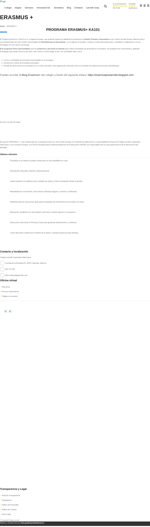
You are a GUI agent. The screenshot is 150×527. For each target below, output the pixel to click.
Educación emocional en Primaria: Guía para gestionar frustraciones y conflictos (43, 222)
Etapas (18, 8)
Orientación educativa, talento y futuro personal (29, 171)
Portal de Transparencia (11, 495)
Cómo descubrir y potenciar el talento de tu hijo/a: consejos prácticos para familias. (44, 233)
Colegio (8, 8)
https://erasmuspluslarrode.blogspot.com (111, 74)
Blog (69, 8)
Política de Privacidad (10, 505)
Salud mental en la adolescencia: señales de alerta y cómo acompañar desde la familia (46, 181)
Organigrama (7, 500)
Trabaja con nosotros (10, 296)
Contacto (78, 8)
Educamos (6, 287)
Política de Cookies (9, 509)
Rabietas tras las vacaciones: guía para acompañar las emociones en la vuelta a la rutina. (47, 202)
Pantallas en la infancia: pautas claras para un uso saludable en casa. (39, 161)
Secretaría (59, 8)
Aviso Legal (6, 514)
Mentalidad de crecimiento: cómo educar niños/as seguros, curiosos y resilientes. (43, 192)
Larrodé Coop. (92, 8)
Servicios (29, 8)
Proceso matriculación (10, 292)
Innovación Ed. (44, 8)
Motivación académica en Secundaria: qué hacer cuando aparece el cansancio (43, 212)
